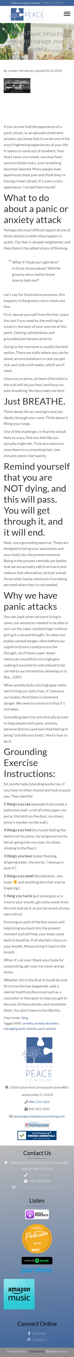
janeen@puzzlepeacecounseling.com (39, 1116)
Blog (25, 1018)
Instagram (39, 1339)
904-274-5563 (52, 3)
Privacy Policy (17, 1351)
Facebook (39, 1333)
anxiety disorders (46, 1023)
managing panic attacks (20, 1028)
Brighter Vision (56, 1351)
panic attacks (47, 1028)
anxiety (28, 1023)
